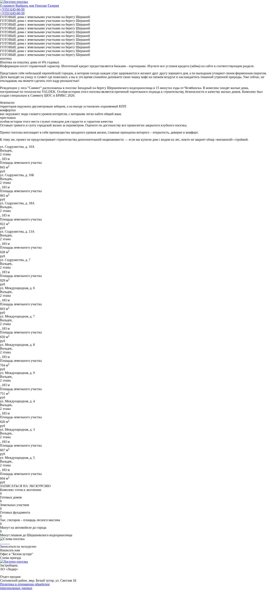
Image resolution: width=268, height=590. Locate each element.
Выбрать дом (24, 5)
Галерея (53, 5)
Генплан (41, 5)
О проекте (7, 5)
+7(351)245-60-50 (12, 9)
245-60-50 (12, 13)
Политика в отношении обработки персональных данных (25, 586)
